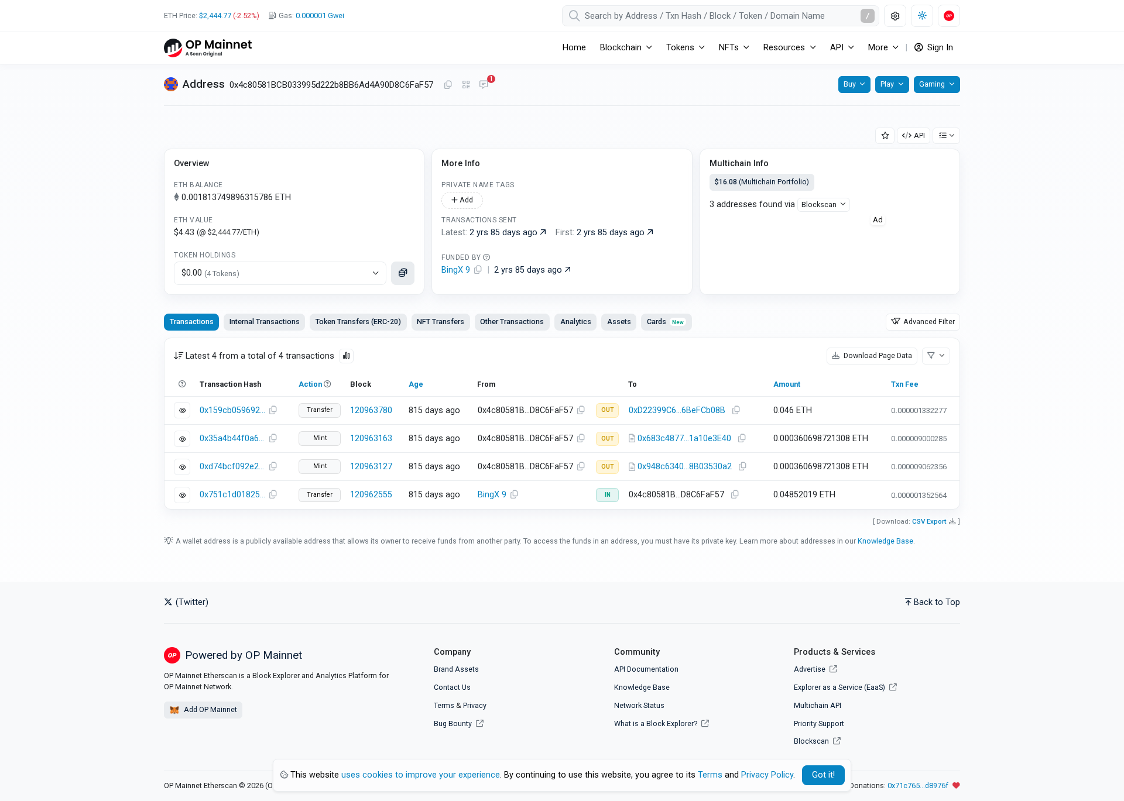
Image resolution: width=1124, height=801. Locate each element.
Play (887, 84)
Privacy (474, 705)
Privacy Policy (767, 775)
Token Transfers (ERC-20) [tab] (358, 321)
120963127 (371, 467)
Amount (786, 384)
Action (310, 384)
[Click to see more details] (402, 273)
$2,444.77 (215, 15)
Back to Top (937, 602)
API (919, 135)
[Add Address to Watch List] (885, 136)
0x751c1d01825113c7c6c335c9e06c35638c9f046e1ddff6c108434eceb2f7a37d (232, 495)
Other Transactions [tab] (512, 321)
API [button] (837, 48)
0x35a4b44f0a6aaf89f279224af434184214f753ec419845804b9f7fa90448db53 (232, 439)
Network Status (639, 705)
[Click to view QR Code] (466, 85)
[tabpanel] (562, 424)
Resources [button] (784, 48)
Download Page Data (877, 355)
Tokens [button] (680, 48)
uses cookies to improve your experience (420, 775)
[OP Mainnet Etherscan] (208, 47)
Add (465, 199)
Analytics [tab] (575, 321)
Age (416, 384)
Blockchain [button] (621, 48)
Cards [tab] (665, 321)
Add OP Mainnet (209, 709)
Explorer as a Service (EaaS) (840, 687)
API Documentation (646, 669)
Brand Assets (456, 669)
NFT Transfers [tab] (440, 321)
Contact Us (452, 687)
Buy (850, 84)
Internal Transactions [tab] (264, 321)
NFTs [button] (729, 48)
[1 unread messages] (483, 85)
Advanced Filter (928, 321)
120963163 (371, 439)
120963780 (371, 410)
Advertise (810, 669)
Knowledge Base (885, 541)
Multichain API (817, 705)
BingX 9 (492, 495)
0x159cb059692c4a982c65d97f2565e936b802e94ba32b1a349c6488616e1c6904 (232, 410)
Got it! (823, 775)
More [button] (878, 48)
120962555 (371, 495)
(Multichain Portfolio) (762, 181)
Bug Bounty (453, 723)
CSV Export (929, 521)
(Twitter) (190, 602)
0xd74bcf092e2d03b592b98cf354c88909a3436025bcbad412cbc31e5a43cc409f (232, 467)
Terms (444, 705)
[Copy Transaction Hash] (273, 410)
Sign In (939, 48)
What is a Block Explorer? (656, 723)
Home (574, 48)
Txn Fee (905, 384)
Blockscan (819, 204)
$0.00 (210, 273)
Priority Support (819, 723)
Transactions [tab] (192, 321)
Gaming (932, 84)
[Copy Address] (448, 85)
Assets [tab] (619, 321)
